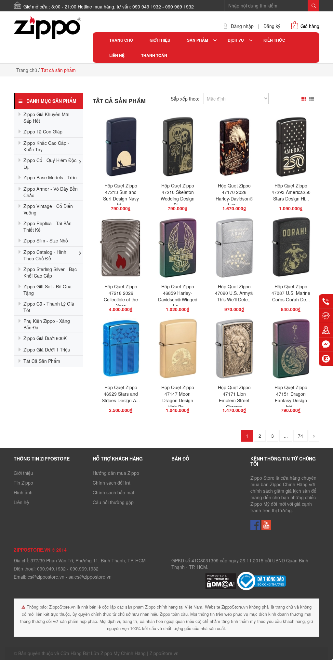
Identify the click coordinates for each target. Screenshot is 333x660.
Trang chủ (26, 70)
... (286, 436)
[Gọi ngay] (326, 301)
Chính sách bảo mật (113, 492)
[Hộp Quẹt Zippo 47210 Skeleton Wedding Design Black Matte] (177, 148)
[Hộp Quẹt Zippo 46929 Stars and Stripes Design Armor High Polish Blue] (120, 350)
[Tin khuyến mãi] (326, 316)
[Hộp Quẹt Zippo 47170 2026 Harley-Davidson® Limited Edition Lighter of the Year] (234, 148)
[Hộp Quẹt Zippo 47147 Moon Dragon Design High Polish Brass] (177, 350)
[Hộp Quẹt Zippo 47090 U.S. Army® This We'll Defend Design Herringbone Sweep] (234, 249)
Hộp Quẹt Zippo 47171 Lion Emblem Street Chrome (234, 397)
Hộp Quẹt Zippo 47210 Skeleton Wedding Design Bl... (177, 195)
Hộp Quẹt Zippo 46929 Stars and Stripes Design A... (121, 394)
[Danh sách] (312, 98)
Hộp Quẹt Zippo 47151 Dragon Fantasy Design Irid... (290, 397)
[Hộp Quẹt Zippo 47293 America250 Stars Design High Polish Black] (291, 148)
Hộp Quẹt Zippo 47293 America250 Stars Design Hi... (291, 192)
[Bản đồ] (326, 330)
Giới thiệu (23, 473)
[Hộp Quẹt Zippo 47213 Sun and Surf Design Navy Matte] (121, 148)
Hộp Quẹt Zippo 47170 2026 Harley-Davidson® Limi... (234, 195)
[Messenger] (326, 344)
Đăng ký (271, 26)
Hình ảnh (23, 492)
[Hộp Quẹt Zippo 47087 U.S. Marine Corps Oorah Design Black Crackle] (291, 249)
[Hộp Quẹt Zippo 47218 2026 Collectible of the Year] (120, 249)
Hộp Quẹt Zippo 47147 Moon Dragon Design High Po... (177, 397)
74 (300, 436)
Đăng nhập (242, 26)
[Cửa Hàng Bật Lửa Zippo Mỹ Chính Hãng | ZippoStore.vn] (48, 27)
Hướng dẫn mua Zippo (116, 473)
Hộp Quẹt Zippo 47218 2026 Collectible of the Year (121, 296)
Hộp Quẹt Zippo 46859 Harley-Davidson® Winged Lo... (177, 296)
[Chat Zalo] (326, 358)
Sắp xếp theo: (185, 98)
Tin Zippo (23, 482)
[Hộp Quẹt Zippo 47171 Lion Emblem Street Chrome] (234, 350)
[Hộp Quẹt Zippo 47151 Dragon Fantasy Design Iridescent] (291, 350)
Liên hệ (21, 502)
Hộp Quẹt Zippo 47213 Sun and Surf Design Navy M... (121, 195)
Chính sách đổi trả (111, 482)
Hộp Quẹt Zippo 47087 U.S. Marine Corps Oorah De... (291, 293)
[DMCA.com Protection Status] (221, 580)
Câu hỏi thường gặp (113, 502)
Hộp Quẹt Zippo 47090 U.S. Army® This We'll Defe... (234, 293)
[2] (314, 436)
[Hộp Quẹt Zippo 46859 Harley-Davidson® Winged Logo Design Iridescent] (177, 249)
